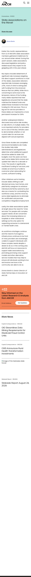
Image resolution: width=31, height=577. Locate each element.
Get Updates (22, 303)
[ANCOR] (14, 3)
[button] (24, 3)
